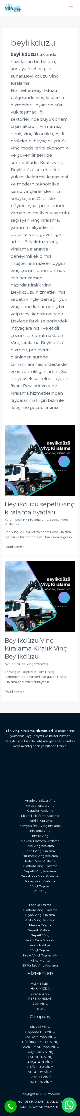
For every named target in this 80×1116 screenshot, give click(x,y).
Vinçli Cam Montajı (40, 940)
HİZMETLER (40, 983)
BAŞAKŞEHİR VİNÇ (40, 1032)
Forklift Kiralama (40, 820)
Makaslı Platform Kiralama (40, 841)
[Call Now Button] (10, 1106)
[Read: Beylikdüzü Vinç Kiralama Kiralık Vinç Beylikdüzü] (40, 596)
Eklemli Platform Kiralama (40, 815)
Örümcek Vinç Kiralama (40, 856)
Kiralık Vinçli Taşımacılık (40, 955)
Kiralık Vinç (40, 836)
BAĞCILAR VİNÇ (40, 1067)
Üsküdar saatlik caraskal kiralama (40, 767)
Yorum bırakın (15, 519)
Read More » (14, 546)
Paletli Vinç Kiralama (40, 861)
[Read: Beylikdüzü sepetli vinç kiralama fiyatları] (40, 460)
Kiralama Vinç (38, 519)
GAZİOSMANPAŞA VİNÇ (40, 1047)
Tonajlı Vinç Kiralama (40, 881)
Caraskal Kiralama (40, 810)
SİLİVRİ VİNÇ (40, 1026)
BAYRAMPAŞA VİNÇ (40, 1036)
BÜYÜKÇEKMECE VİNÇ (40, 1042)
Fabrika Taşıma (40, 905)
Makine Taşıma (40, 925)
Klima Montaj (40, 960)
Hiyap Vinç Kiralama (40, 915)
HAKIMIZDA (40, 988)
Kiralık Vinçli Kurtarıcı (40, 920)
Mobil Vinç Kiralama (40, 851)
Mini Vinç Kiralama (40, 846)
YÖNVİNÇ (40, 1003)
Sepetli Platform (40, 930)
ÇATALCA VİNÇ (40, 1082)
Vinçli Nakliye (40, 945)
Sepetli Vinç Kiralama (40, 871)
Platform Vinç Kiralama (40, 866)
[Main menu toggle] (71, 8)
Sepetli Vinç (40, 935)
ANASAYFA (40, 993)
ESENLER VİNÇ (40, 1057)
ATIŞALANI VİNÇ (40, 1062)
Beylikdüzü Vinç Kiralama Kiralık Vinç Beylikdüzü (36, 648)
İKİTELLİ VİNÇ (40, 1077)
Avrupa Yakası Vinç (19, 663)
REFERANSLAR (40, 998)
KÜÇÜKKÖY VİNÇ (40, 1052)
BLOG (40, 1009)
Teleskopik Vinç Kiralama (40, 876)
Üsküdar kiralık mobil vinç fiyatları (40, 790)
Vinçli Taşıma (40, 886)
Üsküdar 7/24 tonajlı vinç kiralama (40, 775)
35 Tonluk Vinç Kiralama (40, 965)
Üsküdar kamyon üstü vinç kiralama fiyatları (40, 783)
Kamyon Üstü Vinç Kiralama (40, 826)
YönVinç (40, 891)
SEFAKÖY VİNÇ (40, 1072)
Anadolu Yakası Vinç (40, 800)
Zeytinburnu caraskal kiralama (40, 759)
